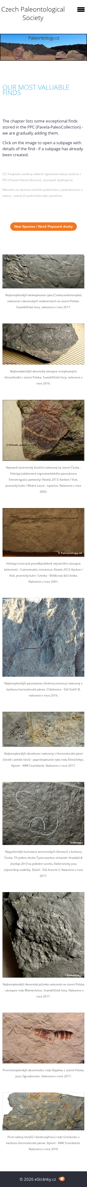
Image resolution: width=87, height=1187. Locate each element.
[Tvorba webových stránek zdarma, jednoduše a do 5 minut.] (61, 1178)
